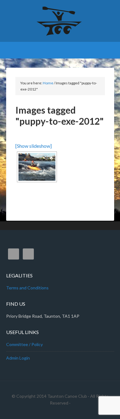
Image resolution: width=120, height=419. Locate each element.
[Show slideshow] (33, 146)
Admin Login (18, 358)
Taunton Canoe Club (60, 21)
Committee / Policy (24, 344)
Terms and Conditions (27, 287)
